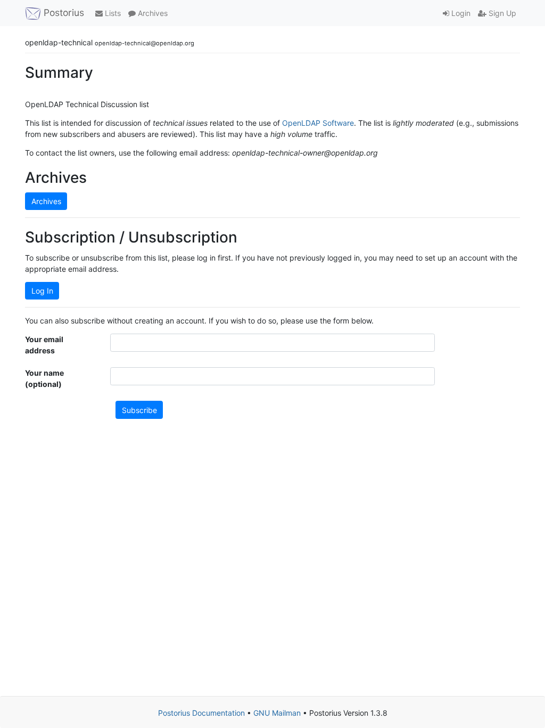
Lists (112, 13)
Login (459, 13)
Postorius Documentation (201, 712)
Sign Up (501, 13)
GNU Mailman (277, 712)
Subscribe (139, 410)
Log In (42, 290)
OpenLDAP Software (318, 122)
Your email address (44, 345)
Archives (152, 13)
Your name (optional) (44, 378)
